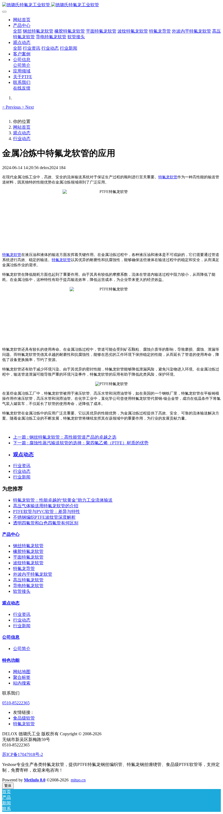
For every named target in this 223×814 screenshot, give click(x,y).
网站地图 (21, 671)
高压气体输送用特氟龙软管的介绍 (45, 505)
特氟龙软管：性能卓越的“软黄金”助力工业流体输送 (63, 500)
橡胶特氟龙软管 (28, 551)
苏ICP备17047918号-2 (22, 754)
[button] (12, 107)
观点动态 (21, 133)
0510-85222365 (16, 703)
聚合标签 (21, 677)
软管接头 (21, 591)
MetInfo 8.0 (34, 780)
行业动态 (21, 138)
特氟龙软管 (167, 177)
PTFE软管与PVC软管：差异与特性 (46, 511)
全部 (17, 31)
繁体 (7, 786)
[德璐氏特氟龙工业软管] (111, 5)
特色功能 (11, 660)
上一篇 (64, 437)
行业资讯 (21, 465)
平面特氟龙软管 (28, 557)
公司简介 (21, 648)
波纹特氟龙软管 (28, 562)
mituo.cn (78, 780)
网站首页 (21, 19)
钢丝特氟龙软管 (28, 545)
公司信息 (11, 637)
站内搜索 (21, 683)
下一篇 (80, 443)
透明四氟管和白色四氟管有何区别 (45, 523)
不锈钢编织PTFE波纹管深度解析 (44, 517)
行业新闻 (21, 477)
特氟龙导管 (24, 568)
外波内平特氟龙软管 (32, 574)
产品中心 (11, 534)
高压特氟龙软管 (28, 580)
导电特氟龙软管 (28, 585)
